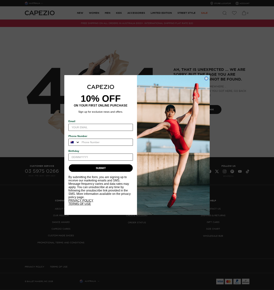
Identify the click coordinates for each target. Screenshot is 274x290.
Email (71, 121)
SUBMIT (101, 168)
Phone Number (77, 136)
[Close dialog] (206, 78)
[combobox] (74, 142)
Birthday (73, 150)
